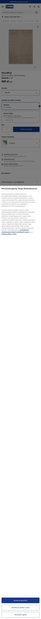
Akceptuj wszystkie (20, 600)
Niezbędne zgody (20, 615)
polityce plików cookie (9, 234)
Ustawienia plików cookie (20, 607)
